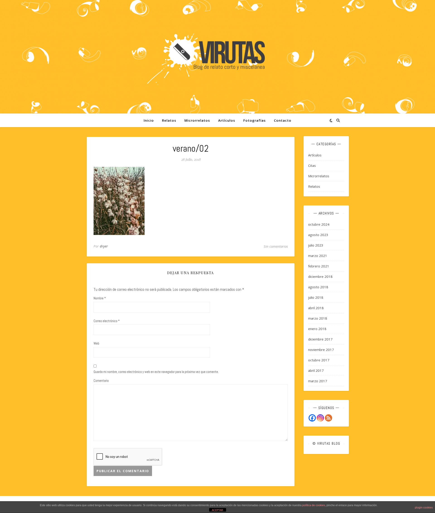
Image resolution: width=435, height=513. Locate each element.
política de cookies (313, 505)
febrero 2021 (318, 266)
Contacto (282, 120)
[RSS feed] (328, 418)
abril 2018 (316, 308)
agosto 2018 (318, 287)
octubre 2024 (318, 224)
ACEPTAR (217, 510)
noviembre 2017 (321, 349)
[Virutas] (217, 57)
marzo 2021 (317, 255)
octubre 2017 (318, 360)
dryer (104, 246)
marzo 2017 (317, 381)
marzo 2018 (317, 318)
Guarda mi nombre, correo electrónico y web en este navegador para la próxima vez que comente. (156, 372)
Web (96, 343)
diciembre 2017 (320, 339)
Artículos (226, 120)
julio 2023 (315, 245)
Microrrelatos (197, 120)
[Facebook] (312, 418)
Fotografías (254, 120)
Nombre (100, 298)
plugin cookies (424, 507)
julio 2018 (315, 297)
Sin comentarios (276, 246)
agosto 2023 (318, 234)
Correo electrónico (107, 321)
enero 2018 (317, 328)
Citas (312, 165)
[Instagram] (320, 418)
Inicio (149, 120)
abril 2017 (316, 370)
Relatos (169, 120)
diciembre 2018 (320, 276)
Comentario (101, 380)
